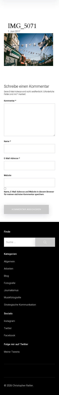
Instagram (9, 321)
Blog (6, 275)
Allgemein (9, 261)
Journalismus (11, 290)
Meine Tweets (12, 351)
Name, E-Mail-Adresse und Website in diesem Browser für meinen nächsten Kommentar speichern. (29, 193)
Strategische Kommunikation (20, 304)
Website (7, 175)
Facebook (9, 335)
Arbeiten (8, 268)
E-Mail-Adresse (12, 158)
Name (7, 141)
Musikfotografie (12, 297)
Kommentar (10, 101)
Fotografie (9, 283)
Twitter (8, 328)
